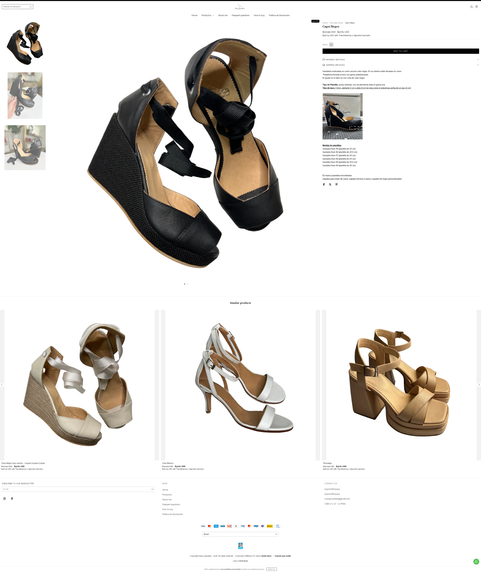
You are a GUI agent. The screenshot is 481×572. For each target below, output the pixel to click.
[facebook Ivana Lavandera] (12, 499)
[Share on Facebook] (324, 184)
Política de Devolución (279, 15)
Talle (325, 45)
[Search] (31, 6)
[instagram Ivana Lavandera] (5, 499)
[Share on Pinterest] (336, 184)
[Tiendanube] (240, 561)
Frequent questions (241, 15)
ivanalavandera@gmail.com (337, 499)
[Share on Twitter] (330, 184)
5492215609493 (332, 489)
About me (222, 15)
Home (194, 15)
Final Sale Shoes (336, 23)
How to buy (259, 15)
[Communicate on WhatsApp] (476, 561)
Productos (207, 15)
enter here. (266, 556)
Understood (271, 569)
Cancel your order (283, 556)
